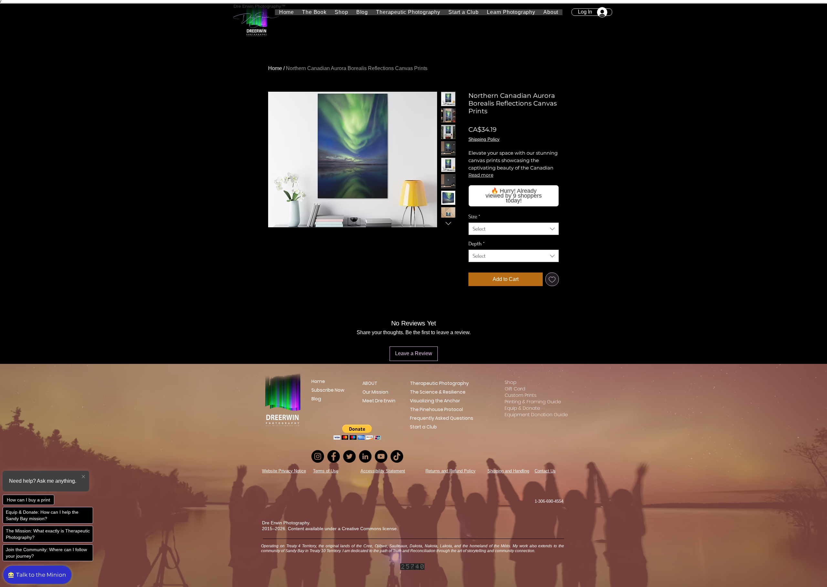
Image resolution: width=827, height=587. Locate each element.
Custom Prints (521, 395)
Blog (316, 399)
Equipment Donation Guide (530, 414)
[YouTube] (381, 456)
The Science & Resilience (438, 392)
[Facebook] (333, 456)
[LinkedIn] (365, 456)
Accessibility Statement (383, 471)
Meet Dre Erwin (374, 400)
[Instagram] (317, 456)
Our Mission (374, 392)
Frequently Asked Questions (441, 418)
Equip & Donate (522, 408)
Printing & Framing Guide (530, 401)
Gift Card (515, 389)
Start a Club (423, 427)
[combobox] (513, 228)
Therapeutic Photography (439, 383)
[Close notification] (83, 477)
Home (275, 68)
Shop (511, 382)
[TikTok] (397, 456)
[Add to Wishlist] (552, 279)
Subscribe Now (327, 390)
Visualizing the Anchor (435, 400)
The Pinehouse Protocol (436, 409)
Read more (480, 175)
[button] (511, 12)
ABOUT (369, 383)
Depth (476, 244)
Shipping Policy (483, 139)
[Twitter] (349, 456)
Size (474, 216)
